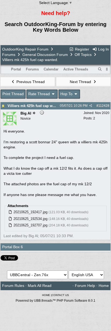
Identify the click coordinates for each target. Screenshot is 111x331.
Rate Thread (39, 94)
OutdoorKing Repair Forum (25, 49)
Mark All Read (39, 285)
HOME (46, 295)
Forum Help (85, 285)
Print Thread (13, 94)
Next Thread (81, 82)
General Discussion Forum (45, 54)
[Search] (100, 69)
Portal (16, 69)
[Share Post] (91, 105)
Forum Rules (13, 285)
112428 (103, 106)
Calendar (51, 69)
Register (81, 49)
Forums (8, 54)
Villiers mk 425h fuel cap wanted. (35, 106)
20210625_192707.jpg (30, 225)
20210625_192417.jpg (30, 212)
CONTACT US (60, 295)
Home (104, 285)
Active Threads (75, 69)
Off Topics (83, 54)
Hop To (67, 94)
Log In (103, 49)
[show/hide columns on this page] (107, 69)
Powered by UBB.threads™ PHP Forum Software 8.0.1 (55, 300)
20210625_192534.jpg (30, 219)
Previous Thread (30, 82)
